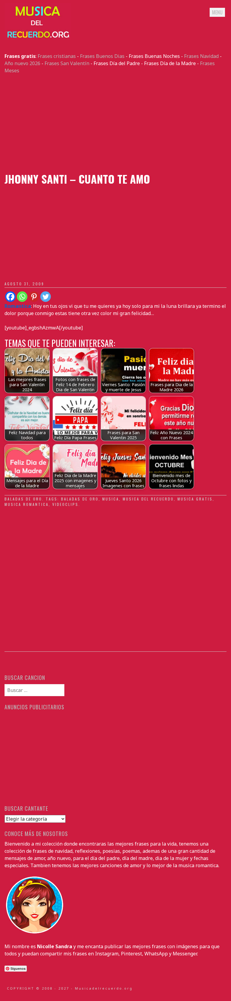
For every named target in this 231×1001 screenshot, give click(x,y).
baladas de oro (23, 498)
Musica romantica (27, 504)
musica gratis (195, 498)
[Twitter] (45, 296)
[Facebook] (10, 296)
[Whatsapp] (22, 296)
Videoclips (65, 504)
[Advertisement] (115, 123)
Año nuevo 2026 (22, 63)
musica (110, 498)
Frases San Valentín (67, 63)
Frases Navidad (201, 56)
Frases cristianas (57, 56)
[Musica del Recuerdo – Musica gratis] (38, 38)
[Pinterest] (34, 296)
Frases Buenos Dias (102, 56)
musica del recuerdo (148, 498)
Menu (217, 12)
